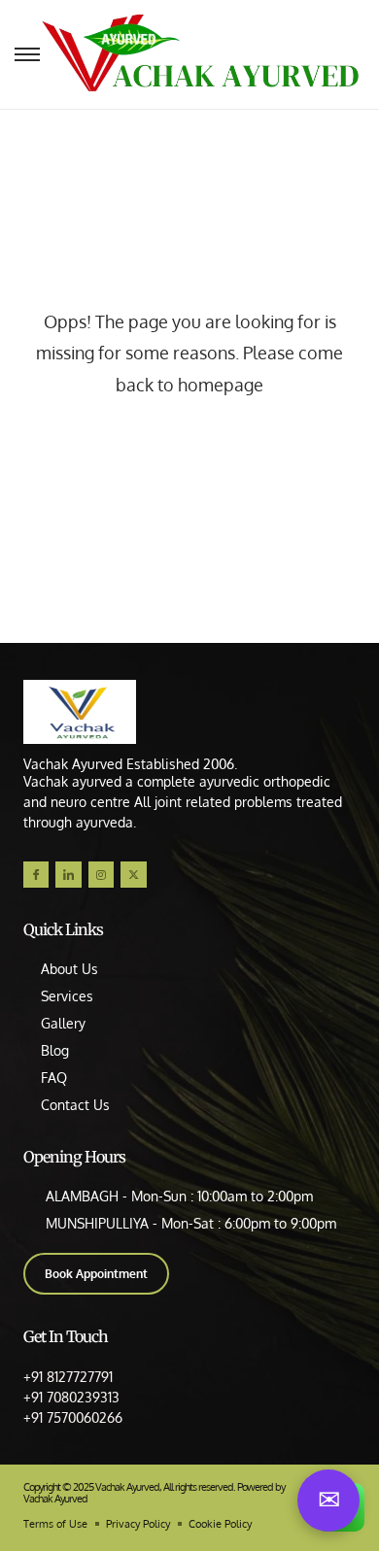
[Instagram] (101, 874)
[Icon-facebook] (36, 874)
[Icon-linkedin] (68, 874)
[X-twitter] (133, 874)
